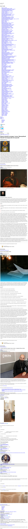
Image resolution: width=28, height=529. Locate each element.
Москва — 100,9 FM (4, 7)
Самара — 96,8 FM (4, 73)
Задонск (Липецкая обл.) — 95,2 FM (6, 32)
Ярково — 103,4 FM (4, 115)
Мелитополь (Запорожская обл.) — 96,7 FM (7, 53)
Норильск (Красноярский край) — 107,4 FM (7, 62)
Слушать (1, 444)
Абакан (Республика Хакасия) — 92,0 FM (7, 8)
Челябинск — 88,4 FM (4, 94)
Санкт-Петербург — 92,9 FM (5, 74)
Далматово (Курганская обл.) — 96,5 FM (7, 26)
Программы (3, 506)
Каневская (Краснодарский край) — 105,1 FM (7, 39)
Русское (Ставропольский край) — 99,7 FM (7, 72)
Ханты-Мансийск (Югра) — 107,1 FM (6, 93)
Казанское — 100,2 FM (4, 109)
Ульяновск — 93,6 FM (4, 90)
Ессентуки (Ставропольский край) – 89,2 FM (7, 30)
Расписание (3, 120)
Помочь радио (2, 398)
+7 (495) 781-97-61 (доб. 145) (8, 514)
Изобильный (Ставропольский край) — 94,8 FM (8, 35)
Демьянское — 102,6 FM (5, 105)
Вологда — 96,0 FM (4, 21)
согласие (4, 489)
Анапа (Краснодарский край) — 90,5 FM (7, 10)
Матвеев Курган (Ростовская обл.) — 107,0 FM (7, 52)
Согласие (4, 431)
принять (1, 528)
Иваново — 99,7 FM (4, 34)
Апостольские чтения (3, 164)
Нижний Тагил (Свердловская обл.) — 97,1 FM (8, 59)
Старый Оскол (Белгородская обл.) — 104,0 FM (8, 80)
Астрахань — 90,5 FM (4, 11)
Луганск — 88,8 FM (4, 51)
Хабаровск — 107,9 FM (5, 92)
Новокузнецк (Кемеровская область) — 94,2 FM (8, 60)
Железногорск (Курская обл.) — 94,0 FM (7, 31)
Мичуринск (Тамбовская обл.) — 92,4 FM (7, 54)
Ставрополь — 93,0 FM (5, 79)
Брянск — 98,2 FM (4, 16)
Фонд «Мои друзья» (6, 511)
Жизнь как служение (5, 444)
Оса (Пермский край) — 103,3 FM (6, 66)
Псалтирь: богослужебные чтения (4, 250)
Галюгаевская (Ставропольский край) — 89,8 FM (8, 24)
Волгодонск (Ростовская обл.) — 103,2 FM (7, 19)
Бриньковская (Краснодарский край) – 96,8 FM (7, 15)
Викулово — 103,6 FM (4, 104)
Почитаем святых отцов (10, 387)
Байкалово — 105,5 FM (5, 101)
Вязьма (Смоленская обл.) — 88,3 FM (6, 23)
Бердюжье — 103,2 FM (4, 102)
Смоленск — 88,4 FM (4, 78)
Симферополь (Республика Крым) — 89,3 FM (7, 77)
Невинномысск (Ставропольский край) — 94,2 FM (8, 56)
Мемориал (3, 509)
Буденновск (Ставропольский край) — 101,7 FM (8, 17)
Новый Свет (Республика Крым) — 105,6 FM (7, 63)
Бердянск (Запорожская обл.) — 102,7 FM (7, 13)
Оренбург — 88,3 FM (4, 64)
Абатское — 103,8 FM (4, 100)
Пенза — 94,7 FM (4, 67)
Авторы (3, 121)
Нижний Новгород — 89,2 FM (5, 58)
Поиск (8, 133)
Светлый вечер (4, 471)
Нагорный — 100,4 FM (5, 110)
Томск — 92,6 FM (4, 87)
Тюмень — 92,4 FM (4, 89)
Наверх (1, 504)
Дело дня (1, 116)
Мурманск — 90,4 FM (4, 55)
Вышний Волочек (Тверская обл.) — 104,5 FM (7, 22)
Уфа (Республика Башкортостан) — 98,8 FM (7, 91)
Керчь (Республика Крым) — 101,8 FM (6, 41)
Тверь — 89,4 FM (4, 83)
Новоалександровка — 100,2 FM (6, 111)
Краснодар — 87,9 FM (4, 47)
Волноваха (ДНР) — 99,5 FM (5, 20)
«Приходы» (14, 511)
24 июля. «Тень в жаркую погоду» (4, 448)
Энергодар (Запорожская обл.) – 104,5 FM (7, 96)
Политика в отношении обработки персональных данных (7, 524)
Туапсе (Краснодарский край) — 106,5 (6, 88)
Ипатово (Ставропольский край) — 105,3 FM (7, 36)
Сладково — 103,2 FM (4, 113)
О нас (2, 122)
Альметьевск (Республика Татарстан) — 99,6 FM (8, 9)
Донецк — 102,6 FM (4, 28)
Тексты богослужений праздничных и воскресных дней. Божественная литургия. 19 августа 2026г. (12, 452)
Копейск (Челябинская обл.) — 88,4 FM (7, 45)
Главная (1, 134)
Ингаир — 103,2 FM (4, 107)
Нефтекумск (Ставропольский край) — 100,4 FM (8, 57)
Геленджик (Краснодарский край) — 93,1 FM (7, 25)
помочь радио (2, 117)
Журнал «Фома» (2, 511)
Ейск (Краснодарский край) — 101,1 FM (7, 29)
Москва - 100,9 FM (2, 6)
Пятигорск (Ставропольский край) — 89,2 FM (7, 70)
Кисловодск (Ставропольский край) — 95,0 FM (8, 44)
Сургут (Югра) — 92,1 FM (5, 81)
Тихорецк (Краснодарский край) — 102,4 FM (7, 85)
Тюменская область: (4, 99)
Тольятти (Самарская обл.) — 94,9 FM (6, 86)
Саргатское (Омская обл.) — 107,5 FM (6, 75)
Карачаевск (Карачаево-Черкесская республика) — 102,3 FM (9, 40)
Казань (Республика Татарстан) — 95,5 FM (7, 38)
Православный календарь (6, 134)
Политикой (2, 432)
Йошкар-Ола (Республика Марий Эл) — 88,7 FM (8, 37)
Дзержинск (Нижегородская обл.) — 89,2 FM (7, 27)
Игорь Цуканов (5, 385)
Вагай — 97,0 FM (4, 103)
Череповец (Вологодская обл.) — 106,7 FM (7, 95)
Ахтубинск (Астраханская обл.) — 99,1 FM (7, 12)
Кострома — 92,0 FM (4, 46)
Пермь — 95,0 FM (4, 68)
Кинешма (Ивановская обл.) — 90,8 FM (7, 42)
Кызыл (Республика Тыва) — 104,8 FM (6, 49)
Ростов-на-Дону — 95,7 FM (5, 71)
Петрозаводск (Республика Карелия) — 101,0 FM (8, 69)
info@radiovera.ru (2, 514)
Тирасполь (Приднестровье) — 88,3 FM (7, 84)
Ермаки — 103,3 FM (4, 106)
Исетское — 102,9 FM (4, 108)
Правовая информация (3, 523)
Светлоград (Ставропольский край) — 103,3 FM (8, 76)
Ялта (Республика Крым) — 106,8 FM (6, 98)
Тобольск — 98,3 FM (4, 112)
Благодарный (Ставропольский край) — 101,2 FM (8, 14)
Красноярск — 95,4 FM (5, 48)
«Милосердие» (11, 511)
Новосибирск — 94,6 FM (5, 61)
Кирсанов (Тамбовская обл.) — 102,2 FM (7, 43)
